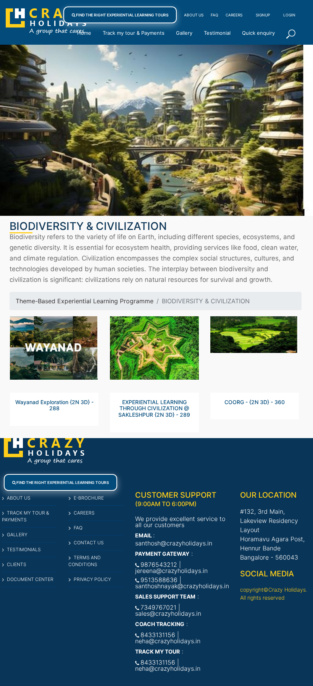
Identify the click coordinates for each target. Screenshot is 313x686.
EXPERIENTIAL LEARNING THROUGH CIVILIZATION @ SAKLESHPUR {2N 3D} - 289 (154, 408)
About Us (193, 15)
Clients (16, 564)
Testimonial (217, 33)
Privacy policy (92, 579)
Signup (263, 15)
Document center (30, 579)
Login (289, 15)
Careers (234, 15)
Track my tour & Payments (134, 33)
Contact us (88, 542)
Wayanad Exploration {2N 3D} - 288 (54, 405)
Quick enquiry (258, 33)
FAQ (214, 15)
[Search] (291, 34)
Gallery (184, 33)
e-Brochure (88, 498)
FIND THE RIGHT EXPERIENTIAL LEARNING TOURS (121, 15)
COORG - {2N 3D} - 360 (254, 402)
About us (19, 498)
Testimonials (24, 549)
